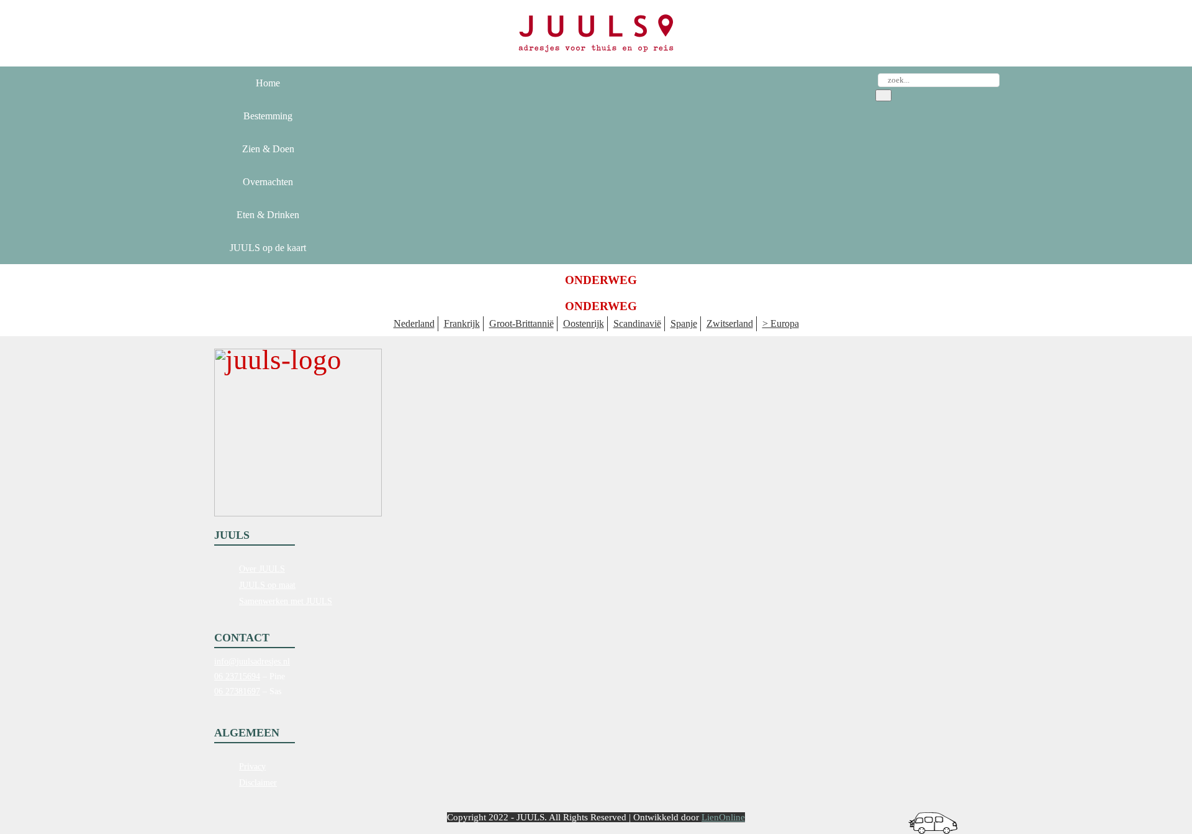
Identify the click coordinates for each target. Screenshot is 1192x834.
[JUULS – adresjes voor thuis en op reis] (596, 33)
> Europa (780, 323)
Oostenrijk (583, 323)
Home (268, 83)
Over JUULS (262, 569)
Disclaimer (258, 782)
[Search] (883, 95)
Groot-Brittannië (521, 323)
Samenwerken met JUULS (285, 601)
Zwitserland (730, 323)
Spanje (683, 323)
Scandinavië (637, 323)
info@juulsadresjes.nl (252, 661)
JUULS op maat (267, 585)
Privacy (252, 766)
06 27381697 (237, 691)
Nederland (414, 323)
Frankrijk (462, 323)
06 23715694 (237, 676)
